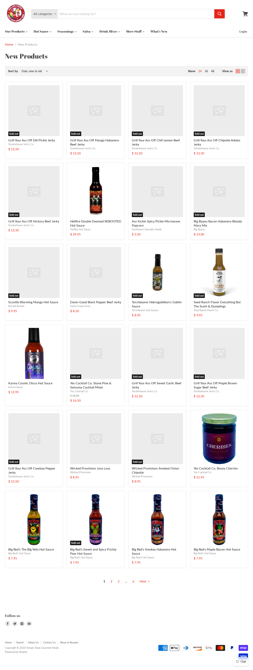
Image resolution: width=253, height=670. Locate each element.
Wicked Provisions (80, 472)
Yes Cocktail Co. (79, 391)
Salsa (87, 31)
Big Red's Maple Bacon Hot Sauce (217, 549)
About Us (33, 642)
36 (206, 71)
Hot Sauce (41, 31)
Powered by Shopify (16, 651)
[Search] (219, 13)
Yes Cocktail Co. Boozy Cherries (216, 468)
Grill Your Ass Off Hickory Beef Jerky (33, 221)
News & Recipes (69, 642)
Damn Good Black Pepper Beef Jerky (95, 302)
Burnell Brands (16, 306)
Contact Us (49, 642)
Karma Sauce (15, 387)
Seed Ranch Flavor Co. (206, 310)
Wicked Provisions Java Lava (90, 468)
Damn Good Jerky (80, 306)
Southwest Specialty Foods (147, 229)
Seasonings (65, 31)
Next (143, 581)
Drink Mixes (108, 31)
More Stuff (134, 31)
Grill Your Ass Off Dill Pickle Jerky (31, 140)
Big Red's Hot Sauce (19, 553)
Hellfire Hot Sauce (80, 229)
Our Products (15, 31)
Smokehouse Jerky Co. (21, 144)
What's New (158, 31)
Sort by (13, 71)
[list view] (243, 71)
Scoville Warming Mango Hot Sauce (33, 302)
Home (9, 44)
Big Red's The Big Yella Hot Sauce (31, 549)
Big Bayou (199, 229)
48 (212, 71)
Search (20, 642)
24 (200, 71)
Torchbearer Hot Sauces (145, 310)
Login (243, 31)
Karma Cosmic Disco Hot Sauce (30, 383)
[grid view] (238, 71)
